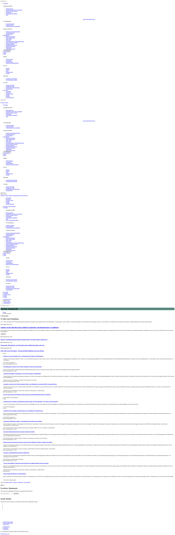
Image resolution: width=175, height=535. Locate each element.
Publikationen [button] (6, 35)
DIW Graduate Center (8, 523)
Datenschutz (6, 529)
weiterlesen (3, 334)
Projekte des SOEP (10, 86)
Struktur (8, 68)
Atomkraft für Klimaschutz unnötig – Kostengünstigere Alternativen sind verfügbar (22, 421)
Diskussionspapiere (10, 44)
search (2, 1)
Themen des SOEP (10, 85)
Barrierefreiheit (6, 526)
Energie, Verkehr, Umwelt (11, 11)
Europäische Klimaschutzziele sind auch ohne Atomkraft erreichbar (19, 431)
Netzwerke (8, 92)
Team (7, 70)
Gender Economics (10, 23)
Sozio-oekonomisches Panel (89, 19)
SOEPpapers (9, 47)
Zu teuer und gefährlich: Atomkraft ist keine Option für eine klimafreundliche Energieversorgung (25, 463)
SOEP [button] (4, 54)
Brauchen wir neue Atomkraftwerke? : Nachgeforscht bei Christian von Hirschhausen (23, 356)
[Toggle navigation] (6, 1)
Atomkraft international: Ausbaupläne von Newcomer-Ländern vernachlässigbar (22, 373)
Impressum (5, 528)
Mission (7, 69)
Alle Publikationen (7, 50)
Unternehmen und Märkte (11, 13)
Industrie (15, 482)
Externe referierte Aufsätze (12, 42)
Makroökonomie (9, 8)
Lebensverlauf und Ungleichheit (13, 26)
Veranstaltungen (6, 51)
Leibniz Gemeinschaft (8, 521)
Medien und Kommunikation (12, 63)
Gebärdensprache (7, 301)
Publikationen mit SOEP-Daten (13, 87)
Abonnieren (16, 493)
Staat (7, 15)
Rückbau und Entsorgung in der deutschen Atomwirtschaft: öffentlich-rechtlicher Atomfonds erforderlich (27, 442)
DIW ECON (6, 524)
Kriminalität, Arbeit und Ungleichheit (14, 10)
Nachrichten (8, 60)
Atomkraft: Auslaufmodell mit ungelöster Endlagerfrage (16, 452)
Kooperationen (9, 89)
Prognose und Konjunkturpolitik (13, 31)
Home (4, 312)
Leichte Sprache (6, 303)
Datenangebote (9, 34)
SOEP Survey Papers (10, 48)
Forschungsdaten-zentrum (11, 79)
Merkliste (9, 206)
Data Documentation (10, 46)
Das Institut (8, 91)
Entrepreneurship (9, 25)
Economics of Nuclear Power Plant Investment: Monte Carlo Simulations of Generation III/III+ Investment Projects (30, 384)
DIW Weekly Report (10, 37)
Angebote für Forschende (11, 78)
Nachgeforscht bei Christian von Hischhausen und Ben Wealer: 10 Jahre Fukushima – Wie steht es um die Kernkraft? (30, 401)
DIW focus (8, 40)
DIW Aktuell (9, 39)
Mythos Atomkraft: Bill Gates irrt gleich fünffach (14, 473)
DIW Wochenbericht (10, 36)
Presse (4, 52)
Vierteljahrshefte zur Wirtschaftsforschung (15, 41)
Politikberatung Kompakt (11, 45)
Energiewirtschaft (8, 482)
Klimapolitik (8, 12)
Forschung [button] (5, 3)
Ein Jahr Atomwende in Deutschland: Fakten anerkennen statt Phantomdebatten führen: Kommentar (27, 394)
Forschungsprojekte (10, 32)
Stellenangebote (9, 72)
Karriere (8, 95)
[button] (3, 1)
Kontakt (8, 73)
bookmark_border (4, 102)
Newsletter (3, 496)
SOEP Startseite (9, 59)
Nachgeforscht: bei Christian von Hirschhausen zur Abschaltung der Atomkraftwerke (23, 410)
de (6, 194)
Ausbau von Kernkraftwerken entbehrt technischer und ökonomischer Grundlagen (30, 327)
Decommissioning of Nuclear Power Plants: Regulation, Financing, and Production (22, 366)
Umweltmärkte (27, 482)
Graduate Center (9, 93)
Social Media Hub (10, 97)
